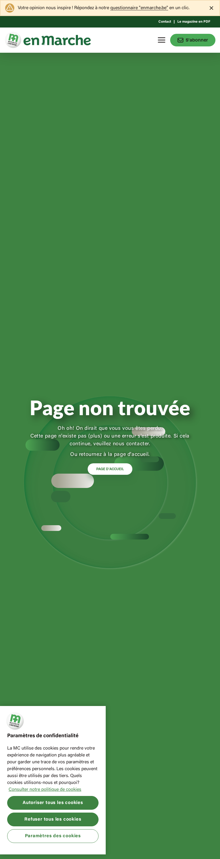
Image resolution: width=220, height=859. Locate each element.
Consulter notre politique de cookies (45, 789)
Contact (164, 21)
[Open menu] (161, 40)
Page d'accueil (110, 469)
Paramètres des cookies (53, 836)
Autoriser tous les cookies (53, 803)
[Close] (211, 8)
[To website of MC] (14, 40)
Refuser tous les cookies (52, 819)
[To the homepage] (57, 40)
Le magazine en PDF (193, 21)
